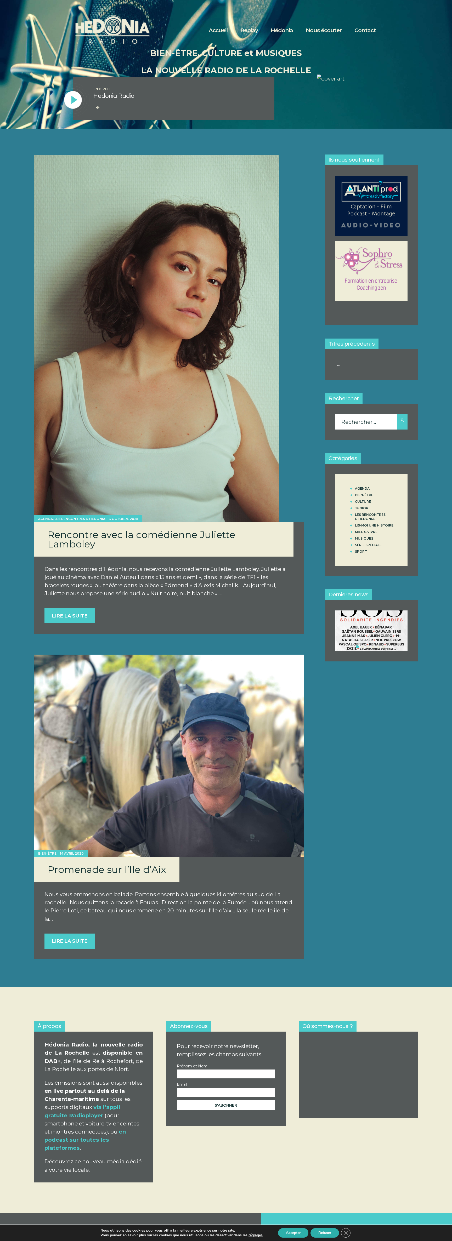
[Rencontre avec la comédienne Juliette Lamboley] (157, 338)
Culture (363, 502)
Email (182, 1084)
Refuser (324, 1232)
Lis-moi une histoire (374, 525)
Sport (361, 551)
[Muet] (97, 107)
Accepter (293, 1232)
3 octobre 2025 (123, 519)
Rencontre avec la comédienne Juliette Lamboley (141, 539)
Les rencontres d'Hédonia (79, 519)
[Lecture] (73, 100)
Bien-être (47, 853)
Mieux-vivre (366, 532)
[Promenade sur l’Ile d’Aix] (169, 756)
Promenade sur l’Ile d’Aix (107, 869)
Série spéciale (368, 545)
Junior (361, 508)
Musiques (364, 538)
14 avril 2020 (72, 853)
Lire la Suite (69, 616)
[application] (178, 107)
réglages (255, 1235)
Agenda (45, 519)
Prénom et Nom (192, 1066)
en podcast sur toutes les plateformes (85, 1139)
